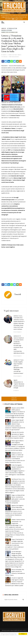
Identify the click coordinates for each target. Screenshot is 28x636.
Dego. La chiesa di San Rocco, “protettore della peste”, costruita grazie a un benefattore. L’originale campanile (15, 499)
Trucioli (6, 56)
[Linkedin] (8, 61)
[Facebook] (3, 61)
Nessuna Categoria (6, 30)
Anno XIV (3, 28)
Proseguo (23, 633)
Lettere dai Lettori (12, 28)
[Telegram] (14, 61)
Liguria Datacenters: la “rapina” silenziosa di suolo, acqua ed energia (19, 384)
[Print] (20, 61)
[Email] (17, 61)
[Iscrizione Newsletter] (14, 616)
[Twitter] (5, 61)
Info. (16, 634)
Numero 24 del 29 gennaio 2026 (9, 32)
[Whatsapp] (11, 61)
